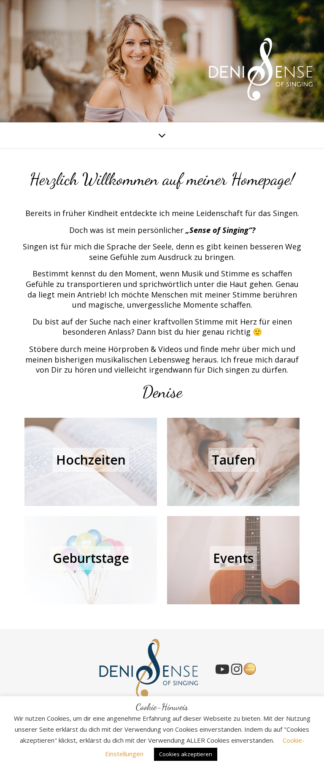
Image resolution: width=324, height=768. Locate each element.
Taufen (233, 459)
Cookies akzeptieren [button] (185, 754)
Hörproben (128, 349)
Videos (170, 349)
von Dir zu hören (66, 370)
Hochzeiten (91, 459)
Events (233, 558)
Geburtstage (91, 558)
